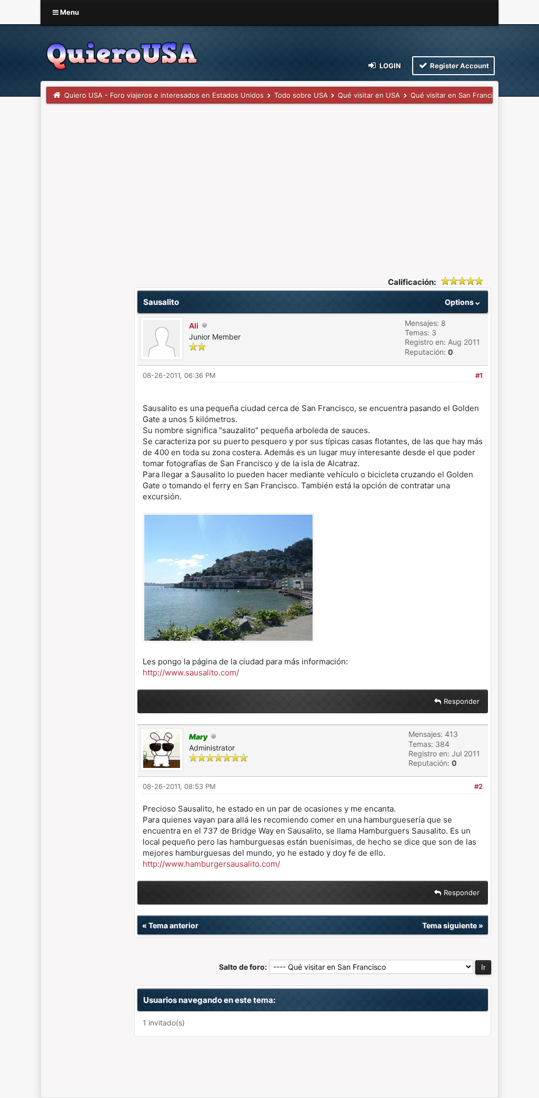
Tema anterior (173, 925)
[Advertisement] (269, 182)
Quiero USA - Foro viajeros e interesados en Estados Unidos (164, 95)
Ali (193, 325)
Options (460, 301)
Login (389, 65)
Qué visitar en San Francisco (457, 95)
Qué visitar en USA (369, 95)
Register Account (458, 65)
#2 (478, 786)
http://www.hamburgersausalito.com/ (211, 864)
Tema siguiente (449, 925)
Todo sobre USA (301, 95)
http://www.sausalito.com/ (191, 673)
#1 (479, 375)
